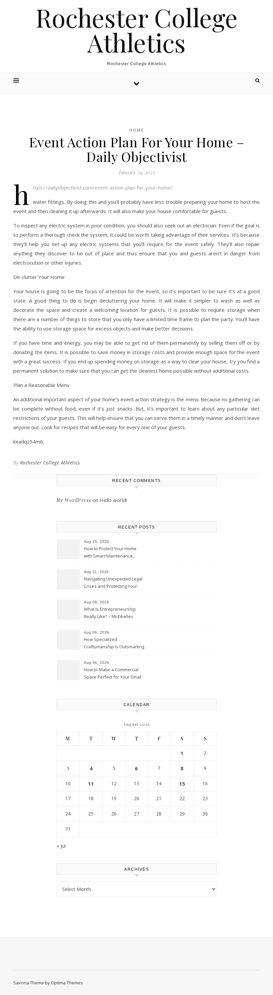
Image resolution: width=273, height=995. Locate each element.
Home (136, 130)
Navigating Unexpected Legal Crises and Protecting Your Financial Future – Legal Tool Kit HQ (113, 583)
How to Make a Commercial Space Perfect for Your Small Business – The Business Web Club (114, 674)
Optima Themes (67, 983)
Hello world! (113, 500)
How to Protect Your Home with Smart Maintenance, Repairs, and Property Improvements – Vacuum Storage (110, 553)
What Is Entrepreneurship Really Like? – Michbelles (110, 612)
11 (91, 783)
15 (182, 783)
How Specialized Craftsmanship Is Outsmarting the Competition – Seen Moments (114, 643)
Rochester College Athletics (137, 30)
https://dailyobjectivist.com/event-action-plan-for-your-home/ (103, 187)
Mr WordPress (74, 500)
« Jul (61, 845)
